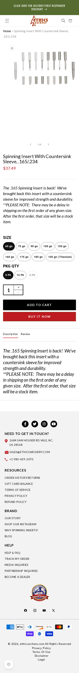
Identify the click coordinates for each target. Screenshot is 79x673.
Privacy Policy (16, 495)
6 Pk (32, 274)
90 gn (34, 246)
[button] (7, 20)
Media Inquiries (16, 564)
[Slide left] (30, 144)
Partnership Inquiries (21, 570)
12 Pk (20, 274)
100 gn (47, 246)
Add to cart (39, 305)
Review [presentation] (25, 334)
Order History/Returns (22, 477)
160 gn (9, 256)
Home (7, 31)
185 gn (38, 256)
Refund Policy (15, 501)
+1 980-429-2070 (21, 459)
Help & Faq (12, 552)
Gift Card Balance (19, 483)
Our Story (12, 518)
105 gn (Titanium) (60, 256)
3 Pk (8, 274)
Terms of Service (18, 489)
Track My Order (17, 558)
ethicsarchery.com (32, 643)
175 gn (24, 256)
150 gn (62, 246)
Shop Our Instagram (20, 524)
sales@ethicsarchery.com (30, 452)
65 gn (9, 246)
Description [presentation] (10, 334)
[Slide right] (48, 144)
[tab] (10, 334)
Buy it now (39, 316)
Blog (8, 536)
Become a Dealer (17, 576)
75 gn (21, 246)
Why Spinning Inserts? (21, 530)
